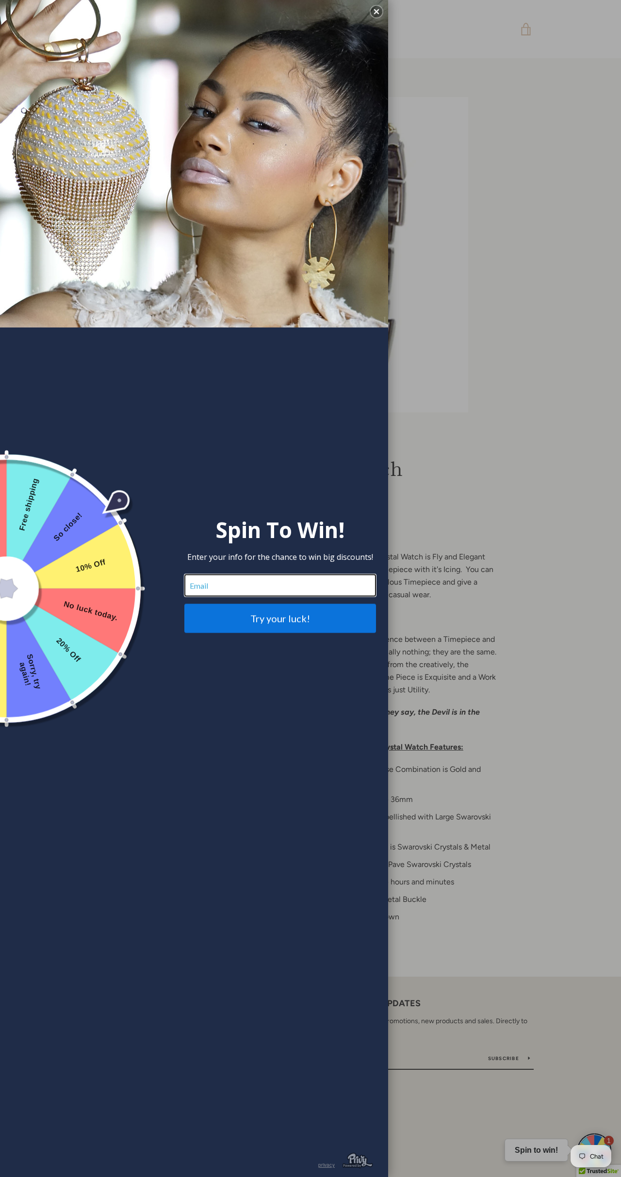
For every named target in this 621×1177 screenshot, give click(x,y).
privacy (326, 1164)
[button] (376, 11)
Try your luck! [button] (280, 618)
